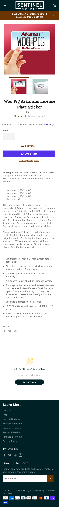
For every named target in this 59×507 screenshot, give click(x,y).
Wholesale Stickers (12, 423)
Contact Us (9, 410)
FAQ (5, 414)
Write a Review (29, 382)
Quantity (7, 130)
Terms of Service (11, 432)
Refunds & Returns (12, 436)
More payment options (29, 160)
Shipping (18, 116)
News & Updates (11, 419)
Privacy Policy (10, 441)
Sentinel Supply (40, 490)
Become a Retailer (12, 428)
